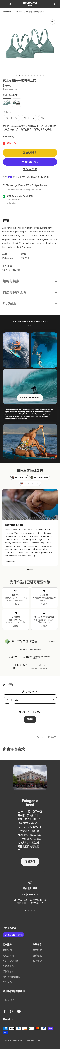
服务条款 (37, 961)
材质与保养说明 (14, 292)
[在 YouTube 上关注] (19, 1011)
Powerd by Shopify (33, 1040)
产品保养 (7, 982)
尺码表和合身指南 (12, 976)
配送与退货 (8, 966)
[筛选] (7, 700)
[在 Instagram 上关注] (12, 1011)
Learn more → (11, 561)
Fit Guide (9, 303)
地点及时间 (8, 955)
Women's (7, 12)
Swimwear (17, 12)
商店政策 (37, 950)
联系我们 (7, 950)
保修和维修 (8, 971)
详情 (6, 220)
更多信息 (52, 641)
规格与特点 (11, 281)
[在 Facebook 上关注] (5, 1011)
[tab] (19, 477)
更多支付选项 (30, 169)
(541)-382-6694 (30, 894)
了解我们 (30, 861)
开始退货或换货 (10, 961)
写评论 (30, 719)
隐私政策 (37, 955)
